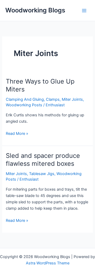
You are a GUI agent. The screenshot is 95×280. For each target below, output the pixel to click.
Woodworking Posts (24, 105)
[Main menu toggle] (84, 10)
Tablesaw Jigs (41, 173)
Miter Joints (72, 99)
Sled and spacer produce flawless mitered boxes (43, 160)
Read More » (17, 133)
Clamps (53, 99)
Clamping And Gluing (25, 99)
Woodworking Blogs (35, 10)
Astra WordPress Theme (47, 263)
